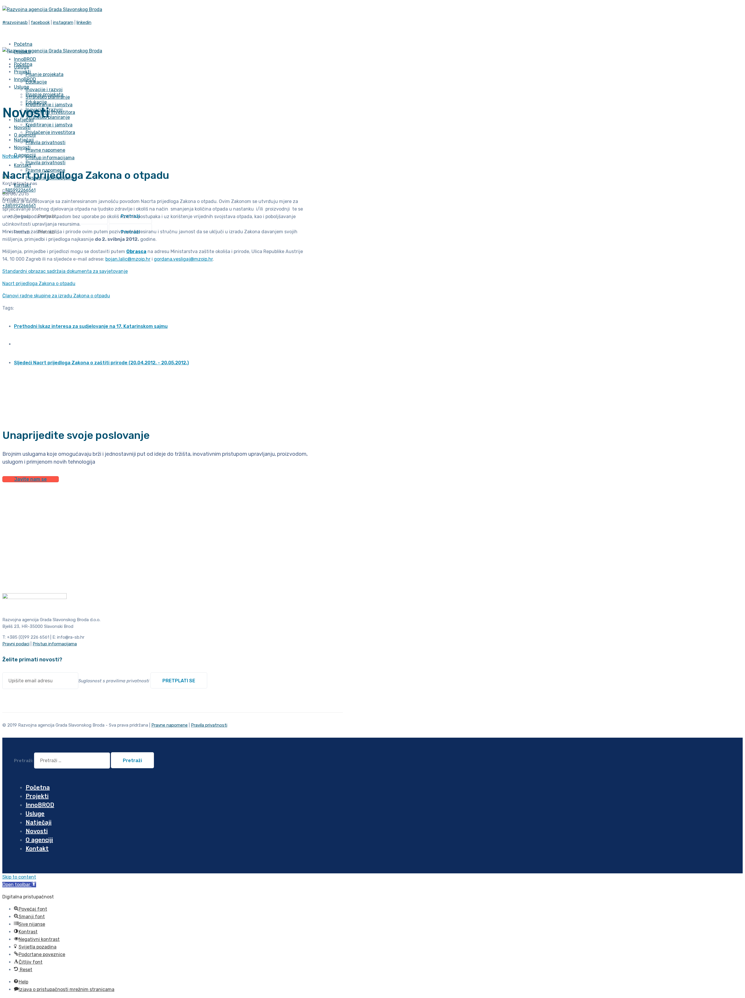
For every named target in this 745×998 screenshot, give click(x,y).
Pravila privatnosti (45, 142)
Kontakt (22, 165)
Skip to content (19, 877)
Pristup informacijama (50, 157)
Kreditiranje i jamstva (49, 104)
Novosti (10, 156)
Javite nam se (30, 479)
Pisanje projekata (44, 74)
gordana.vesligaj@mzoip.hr (183, 259)
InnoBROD (40, 804)
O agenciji (25, 155)
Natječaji (39, 822)
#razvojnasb (15, 22)
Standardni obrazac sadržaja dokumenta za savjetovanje (65, 271)
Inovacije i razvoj (44, 89)
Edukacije (36, 82)
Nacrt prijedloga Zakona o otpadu (38, 283)
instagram (63, 22)
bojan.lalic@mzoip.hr (127, 259)
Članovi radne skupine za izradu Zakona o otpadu (56, 295)
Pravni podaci (15, 644)
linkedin (84, 22)
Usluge (21, 87)
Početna (38, 787)
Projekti (37, 796)
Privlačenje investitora (50, 132)
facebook (40, 22)
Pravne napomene (45, 150)
